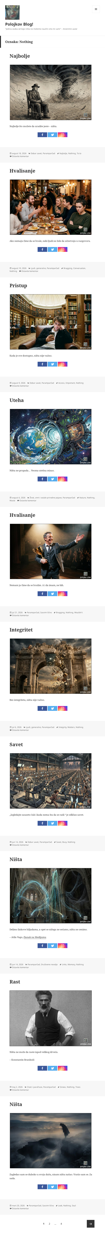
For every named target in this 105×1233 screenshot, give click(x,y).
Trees (77, 1087)
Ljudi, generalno (38, 268)
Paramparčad (49, 153)
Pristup (18, 285)
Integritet (21, 629)
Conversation (79, 268)
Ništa (16, 859)
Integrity (62, 727)
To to (79, 153)
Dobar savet (36, 153)
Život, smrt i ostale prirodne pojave (46, 497)
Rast (15, 981)
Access (61, 383)
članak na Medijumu (35, 937)
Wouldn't (78, 612)
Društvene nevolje (49, 964)
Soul (74, 1205)
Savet (16, 744)
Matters (71, 727)
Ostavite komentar (20, 156)
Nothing (72, 153)
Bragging (68, 268)
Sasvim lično (46, 612)
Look (60, 1205)
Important (70, 383)
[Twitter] (52, 134)
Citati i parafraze (34, 1087)
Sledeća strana (90, 1224)
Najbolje (20, 56)
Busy (64, 842)
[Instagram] (62, 134)
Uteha (17, 400)
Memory (71, 964)
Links (64, 964)
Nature (82, 497)
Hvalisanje (22, 170)
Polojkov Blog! (19, 24)
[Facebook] (42, 134)
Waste (12, 500)
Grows (63, 1087)
